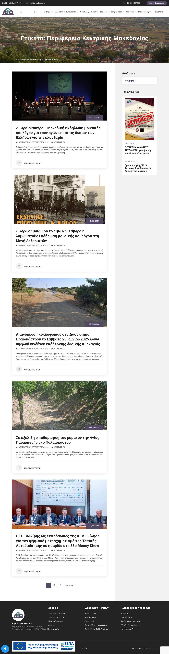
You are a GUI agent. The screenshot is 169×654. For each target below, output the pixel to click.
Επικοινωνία (53, 629)
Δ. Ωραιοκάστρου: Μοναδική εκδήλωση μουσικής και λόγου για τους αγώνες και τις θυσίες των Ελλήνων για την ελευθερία (58, 133)
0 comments (59, 142)
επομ (68, 586)
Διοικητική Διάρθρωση (65, 12)
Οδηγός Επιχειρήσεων (157, 3)
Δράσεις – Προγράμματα (111, 12)
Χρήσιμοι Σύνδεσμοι (56, 613)
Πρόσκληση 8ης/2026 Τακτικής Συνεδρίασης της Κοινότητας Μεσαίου (139, 168)
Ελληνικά (159, 12)
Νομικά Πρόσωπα (88, 12)
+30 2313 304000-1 (134, 3)
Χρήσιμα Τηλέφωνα (56, 617)
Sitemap (51, 625)
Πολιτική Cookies (55, 621)
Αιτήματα (124, 613)
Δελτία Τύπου (24, 142)
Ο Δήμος (47, 12)
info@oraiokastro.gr (37, 3)
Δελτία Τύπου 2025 (40, 142)
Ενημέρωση (143, 12)
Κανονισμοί (89, 621)
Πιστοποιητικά (127, 617)
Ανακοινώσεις (90, 617)
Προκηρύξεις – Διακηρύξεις (96, 625)
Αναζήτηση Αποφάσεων (131, 621)
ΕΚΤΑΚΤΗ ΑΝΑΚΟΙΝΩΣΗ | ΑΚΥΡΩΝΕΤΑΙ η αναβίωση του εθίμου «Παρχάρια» (138, 150)
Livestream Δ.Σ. (127, 629)
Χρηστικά (130, 12)
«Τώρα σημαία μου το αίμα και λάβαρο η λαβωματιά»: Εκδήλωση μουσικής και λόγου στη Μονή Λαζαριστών (57, 236)
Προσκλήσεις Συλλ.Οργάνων (96, 629)
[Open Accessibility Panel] (5, 649)
